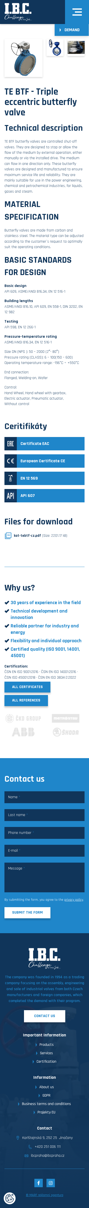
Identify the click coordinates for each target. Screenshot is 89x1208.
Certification (46, 1061)
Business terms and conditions (46, 1103)
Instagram (50, 1183)
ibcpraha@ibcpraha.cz (47, 1155)
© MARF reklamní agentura (44, 1195)
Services (46, 1053)
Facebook (38, 1183)
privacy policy (73, 900)
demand (72, 30)
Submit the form (27, 912)
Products (47, 1044)
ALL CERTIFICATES (27, 687)
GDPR (46, 1095)
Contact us (44, 1016)
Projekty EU (46, 1112)
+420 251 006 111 (48, 1146)
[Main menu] (77, 12)
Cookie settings (10, 1198)
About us (46, 1087)
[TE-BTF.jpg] (55, 47)
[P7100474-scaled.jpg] (76, 47)
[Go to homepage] (18, 12)
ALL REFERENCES (26, 700)
